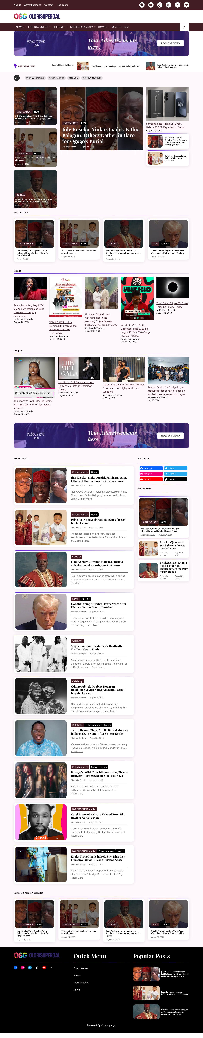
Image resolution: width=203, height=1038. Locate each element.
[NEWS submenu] (25, 27)
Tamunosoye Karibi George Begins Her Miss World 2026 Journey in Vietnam (33, 404)
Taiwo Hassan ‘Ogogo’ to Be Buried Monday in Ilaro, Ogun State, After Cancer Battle (99, 732)
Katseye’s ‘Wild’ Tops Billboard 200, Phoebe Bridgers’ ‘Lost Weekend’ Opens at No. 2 (99, 774)
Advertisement (32, 4)
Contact (48, 4)
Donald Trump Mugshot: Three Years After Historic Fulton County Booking (167, 251)
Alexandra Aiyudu (69, 147)
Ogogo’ (74, 77)
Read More (86, 498)
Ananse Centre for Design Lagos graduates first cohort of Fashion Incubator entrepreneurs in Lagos (166, 391)
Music (94, 767)
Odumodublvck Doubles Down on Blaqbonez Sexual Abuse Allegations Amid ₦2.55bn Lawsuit (98, 690)
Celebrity (77, 640)
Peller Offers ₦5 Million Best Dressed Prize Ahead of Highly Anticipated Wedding (124, 388)
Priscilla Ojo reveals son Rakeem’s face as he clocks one (74, 66)
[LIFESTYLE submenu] (67, 27)
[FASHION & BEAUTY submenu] (95, 27)
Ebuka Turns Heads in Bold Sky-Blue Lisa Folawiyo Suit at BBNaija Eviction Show (98, 858)
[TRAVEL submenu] (109, 27)
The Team (62, 4)
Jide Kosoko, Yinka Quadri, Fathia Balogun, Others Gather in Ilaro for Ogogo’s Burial (34, 117)
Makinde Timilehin (78, 612)
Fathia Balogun (36, 77)
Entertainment (24, 112)
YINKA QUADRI (92, 77)
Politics (165, 244)
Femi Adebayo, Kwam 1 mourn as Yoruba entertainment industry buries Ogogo (142, 66)
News (37, 112)
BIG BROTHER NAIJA (84, 809)
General (20, 195)
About (17, 4)
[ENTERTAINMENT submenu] (50, 27)
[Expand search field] (184, 27)
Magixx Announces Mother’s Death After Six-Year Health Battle (97, 647)
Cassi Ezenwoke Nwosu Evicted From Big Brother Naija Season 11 (97, 816)
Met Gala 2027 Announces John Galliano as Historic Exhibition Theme (76, 386)
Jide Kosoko (57, 77)
